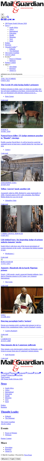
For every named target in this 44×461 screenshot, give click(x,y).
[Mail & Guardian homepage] (22, 7)
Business (4, 407)
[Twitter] (10, 20)
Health (7, 396)
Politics (3, 405)
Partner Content (6, 438)
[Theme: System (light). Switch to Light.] (4, 17)
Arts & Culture (6, 424)
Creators (7, 377)
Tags (2, 377)
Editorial (8, 416)
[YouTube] (14, 20)
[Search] (8, 17)
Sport (7, 402)
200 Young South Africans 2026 (12, 379)
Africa (7, 390)
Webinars (8, 435)
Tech (6, 400)
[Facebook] (2, 20)
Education (8, 394)
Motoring (8, 398)
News (4, 383)
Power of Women (11, 433)
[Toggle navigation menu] (2, 14)
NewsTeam (28, 455)
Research (8, 449)
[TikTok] (8, 20)
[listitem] (5, 373)
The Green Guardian (8, 422)
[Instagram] (3, 20)
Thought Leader (10, 411)
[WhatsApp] (12, 20)
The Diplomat (10, 418)
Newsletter (8, 447)
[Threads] (7, 20)
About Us (8, 451)
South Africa (9, 388)
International (9, 392)
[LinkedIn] (5, 20)
